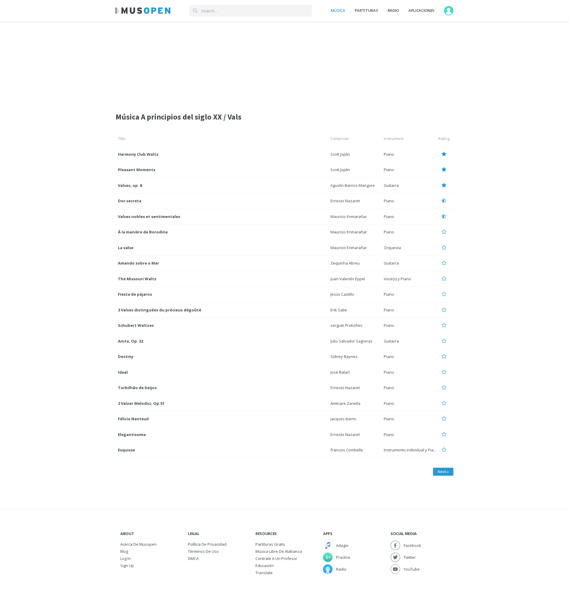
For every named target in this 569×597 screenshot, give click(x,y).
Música (338, 10)
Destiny (125, 356)
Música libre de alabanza (278, 551)
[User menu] (448, 10)
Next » (443, 471)
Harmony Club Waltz (138, 154)
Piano (389, 154)
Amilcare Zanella (345, 403)
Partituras (366, 10)
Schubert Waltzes (136, 325)
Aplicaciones (421, 10)
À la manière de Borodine (143, 232)
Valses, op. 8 (130, 185)
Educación (264, 565)
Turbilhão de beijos (137, 387)
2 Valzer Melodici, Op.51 (141, 403)
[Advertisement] (284, 63)
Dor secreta (129, 200)
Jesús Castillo (342, 294)
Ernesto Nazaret (345, 200)
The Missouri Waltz (137, 278)
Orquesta (392, 247)
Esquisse (126, 450)
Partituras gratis (270, 544)
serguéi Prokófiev (346, 325)
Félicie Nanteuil (133, 418)
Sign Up (127, 565)
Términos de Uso (203, 551)
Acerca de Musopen (138, 544)
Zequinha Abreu (345, 263)
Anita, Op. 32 (130, 341)
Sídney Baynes (343, 356)
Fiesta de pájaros (135, 294)
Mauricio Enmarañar (348, 216)
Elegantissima (132, 434)
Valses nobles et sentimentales (149, 216)
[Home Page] (143, 10)
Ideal (123, 372)
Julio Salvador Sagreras (351, 341)
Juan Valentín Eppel (347, 278)
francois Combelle (346, 450)
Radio (393, 10)
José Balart (340, 372)
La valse (125, 247)
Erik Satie (338, 310)
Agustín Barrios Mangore (352, 185)
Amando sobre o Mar (138, 263)
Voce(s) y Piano (397, 278)
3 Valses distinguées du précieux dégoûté (159, 310)
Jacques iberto (343, 418)
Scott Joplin (340, 154)
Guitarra (391, 185)
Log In (125, 558)
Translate (264, 572)
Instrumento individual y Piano (411, 450)
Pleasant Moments (136, 169)
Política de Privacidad (207, 544)
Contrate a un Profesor (276, 558)
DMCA (193, 558)
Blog (124, 551)
